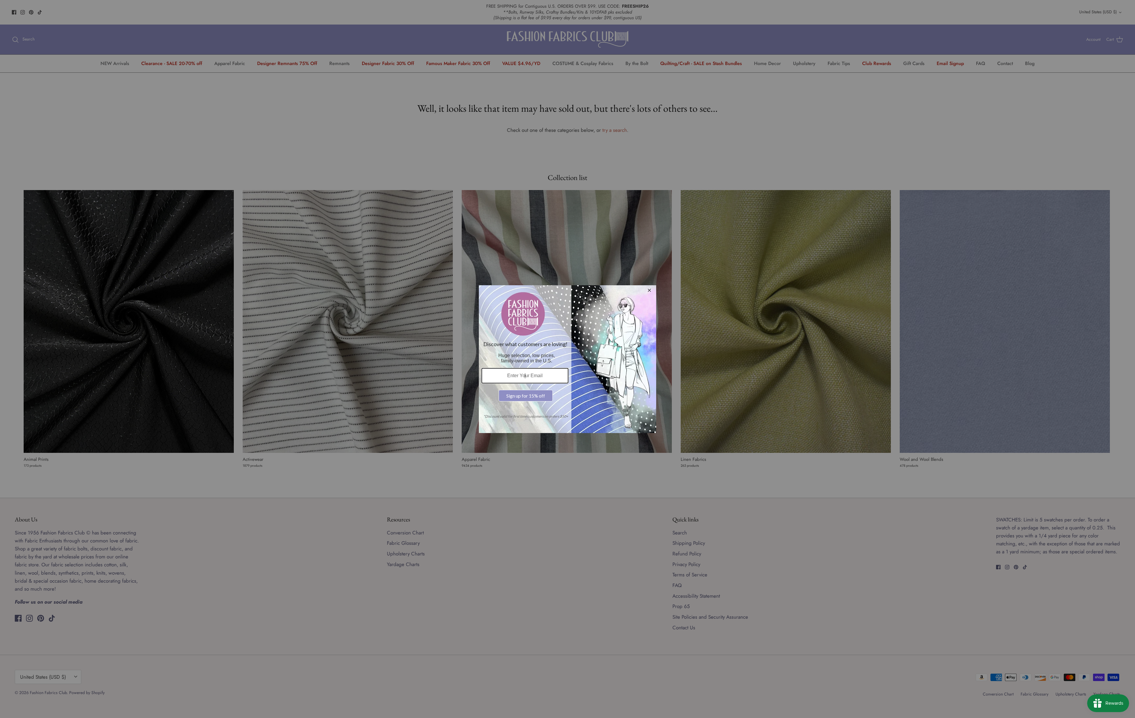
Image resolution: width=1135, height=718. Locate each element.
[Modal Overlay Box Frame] (567, 359)
